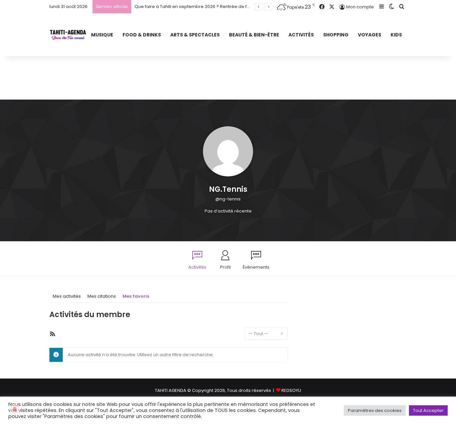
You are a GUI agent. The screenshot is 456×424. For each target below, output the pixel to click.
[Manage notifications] (14, 409)
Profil (225, 267)
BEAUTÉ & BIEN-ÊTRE (254, 34)
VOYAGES (369, 34)
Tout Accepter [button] (428, 410)
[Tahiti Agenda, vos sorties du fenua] (67, 34)
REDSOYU (291, 390)
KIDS (396, 34)
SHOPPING (336, 34)
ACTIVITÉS (301, 34)
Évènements (256, 267)
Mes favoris (136, 296)
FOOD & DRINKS (142, 34)
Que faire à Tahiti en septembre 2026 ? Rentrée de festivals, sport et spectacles (221, 6)
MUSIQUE (102, 34)
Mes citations (101, 296)
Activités (197, 267)
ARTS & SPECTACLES (195, 34)
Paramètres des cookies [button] (375, 410)
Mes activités (67, 296)
